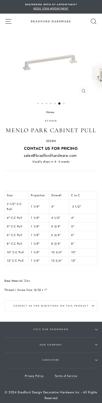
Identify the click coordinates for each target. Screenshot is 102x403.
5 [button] (55, 104)
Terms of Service (66, 376)
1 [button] (38, 104)
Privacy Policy (34, 376)
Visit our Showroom (51, 329)
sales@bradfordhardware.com (50, 155)
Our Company (51, 344)
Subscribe (50, 359)
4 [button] (51, 104)
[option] (51, 7)
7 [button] (64, 104)
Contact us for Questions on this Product (51, 305)
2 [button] (43, 104)
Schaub (51, 120)
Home (50, 112)
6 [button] (59, 103)
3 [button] (47, 104)
